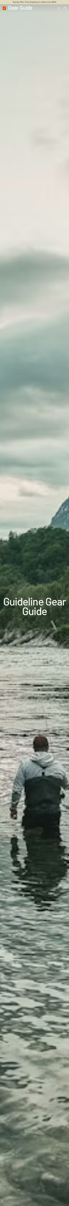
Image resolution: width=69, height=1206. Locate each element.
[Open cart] (65, 8)
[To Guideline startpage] (4, 8)
